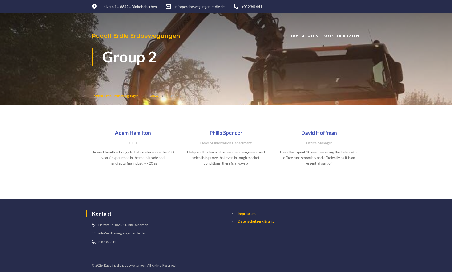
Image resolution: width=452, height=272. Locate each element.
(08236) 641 (252, 6)
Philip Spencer (226, 133)
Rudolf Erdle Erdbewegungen (136, 35)
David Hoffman (319, 133)
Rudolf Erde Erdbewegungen (116, 95)
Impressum (247, 213)
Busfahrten (305, 36)
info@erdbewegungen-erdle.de (199, 6)
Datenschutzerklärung (256, 221)
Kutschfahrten (341, 36)
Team (153, 95)
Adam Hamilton (133, 133)
